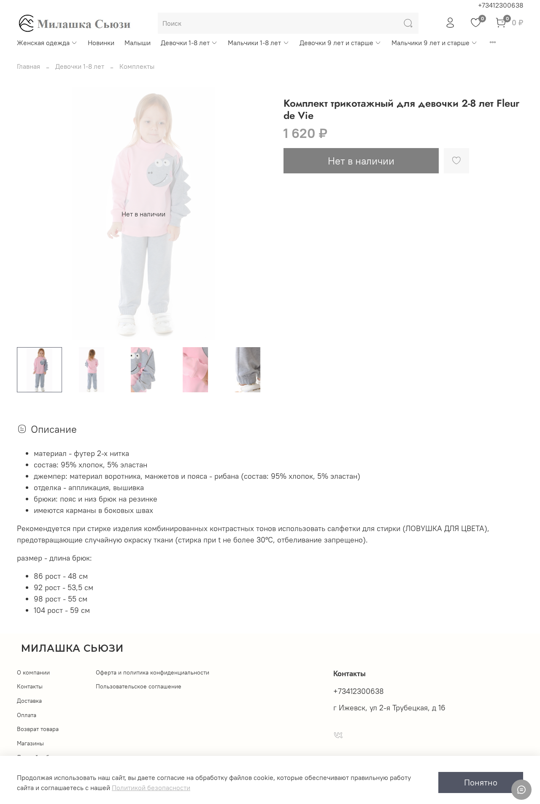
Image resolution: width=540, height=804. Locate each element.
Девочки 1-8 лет (185, 42)
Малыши (137, 42)
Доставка (29, 700)
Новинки (101, 42)
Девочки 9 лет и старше (336, 42)
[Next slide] (256, 214)
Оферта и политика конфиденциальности (152, 672)
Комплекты (136, 66)
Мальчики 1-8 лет (254, 42)
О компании (33, 672)
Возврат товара (38, 729)
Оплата (26, 715)
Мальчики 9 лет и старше (431, 42)
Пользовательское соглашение (138, 686)
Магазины (30, 743)
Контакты (30, 686)
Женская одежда (43, 42)
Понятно (480, 782)
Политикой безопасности (151, 787)
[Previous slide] (30, 214)
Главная (28, 66)
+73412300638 (500, 5)
